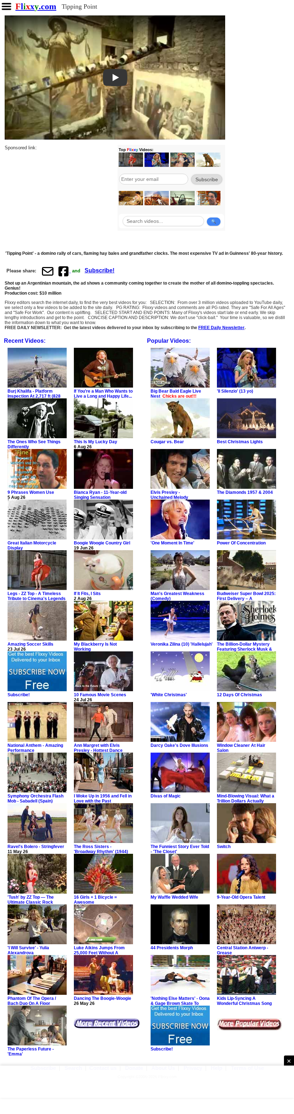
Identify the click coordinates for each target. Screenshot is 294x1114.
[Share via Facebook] (64, 271)
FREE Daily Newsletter (221, 327)
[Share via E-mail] (47, 271)
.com (35, 6)
